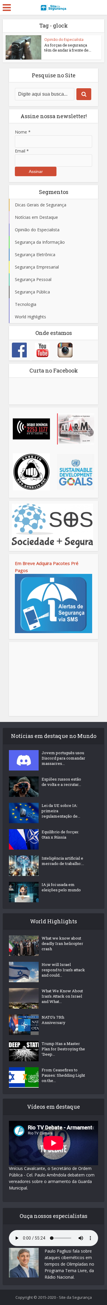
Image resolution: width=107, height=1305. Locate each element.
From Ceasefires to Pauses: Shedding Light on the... (63, 1075)
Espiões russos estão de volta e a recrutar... (61, 781)
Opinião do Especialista (64, 39)
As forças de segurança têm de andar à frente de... (67, 47)
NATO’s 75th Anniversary (53, 1020)
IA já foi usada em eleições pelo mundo (61, 887)
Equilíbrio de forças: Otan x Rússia (60, 834)
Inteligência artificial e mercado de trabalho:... (63, 860)
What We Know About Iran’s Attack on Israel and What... (62, 996)
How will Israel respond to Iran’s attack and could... (63, 970)
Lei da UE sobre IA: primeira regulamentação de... (61, 811)
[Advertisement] (53, 679)
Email (22, 151)
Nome (23, 132)
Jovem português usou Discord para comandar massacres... (63, 758)
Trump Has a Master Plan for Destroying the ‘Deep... (63, 1049)
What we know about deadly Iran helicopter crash (62, 943)
